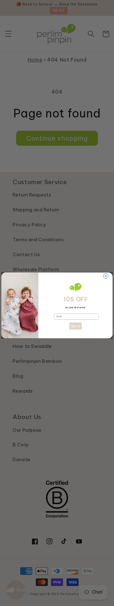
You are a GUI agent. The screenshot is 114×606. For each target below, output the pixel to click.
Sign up (75, 326)
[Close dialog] (105, 275)
